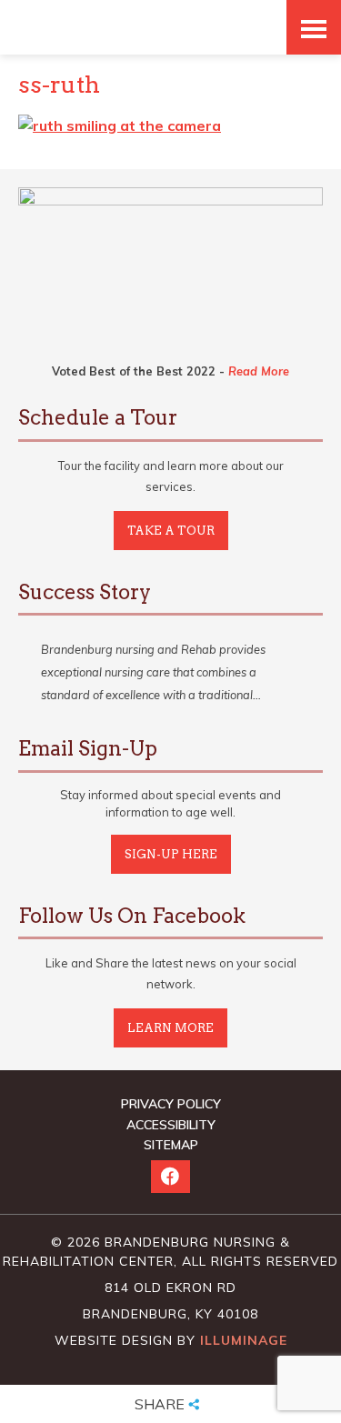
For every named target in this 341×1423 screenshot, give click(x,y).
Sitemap (171, 1145)
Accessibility (171, 1125)
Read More (258, 371)
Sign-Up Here (171, 854)
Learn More (170, 1028)
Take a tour (171, 530)
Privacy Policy (171, 1104)
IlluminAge (243, 1340)
